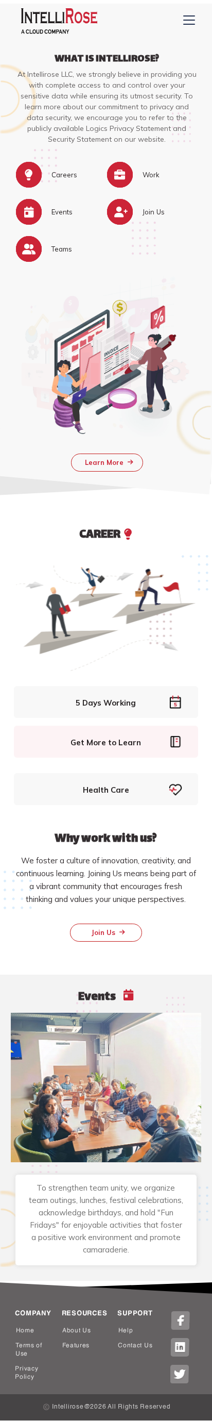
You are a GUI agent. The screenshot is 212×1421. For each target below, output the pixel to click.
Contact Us (135, 1346)
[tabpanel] (106, 1094)
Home (25, 1331)
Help (125, 1331)
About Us (76, 1331)
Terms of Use (28, 1350)
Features (76, 1346)
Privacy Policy (26, 1373)
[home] (56, 21)
